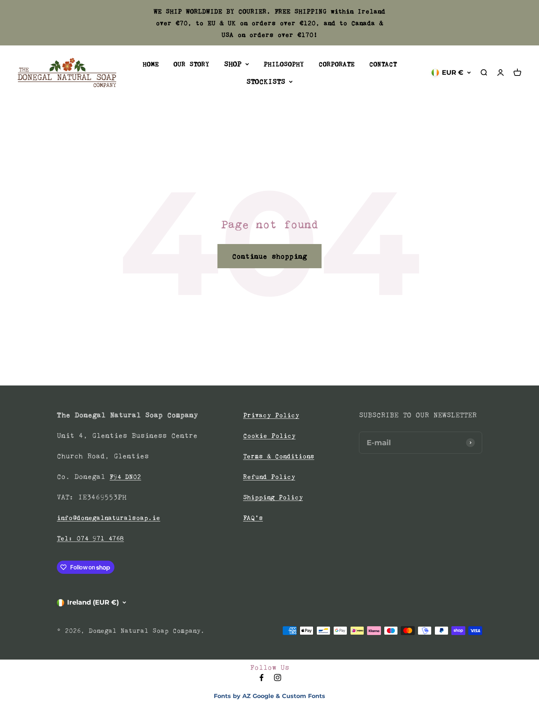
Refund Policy (269, 476)
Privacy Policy (271, 415)
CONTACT (383, 64)
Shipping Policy (273, 497)
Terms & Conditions (278, 456)
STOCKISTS (265, 81)
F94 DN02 (125, 476)
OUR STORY (191, 64)
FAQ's (253, 517)
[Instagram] (277, 679)
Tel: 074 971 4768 (90, 538)
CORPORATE (337, 64)
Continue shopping (269, 256)
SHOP (233, 64)
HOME (151, 64)
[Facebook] (261, 679)
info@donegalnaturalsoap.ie (108, 517)
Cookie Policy (269, 435)
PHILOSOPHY (284, 64)
